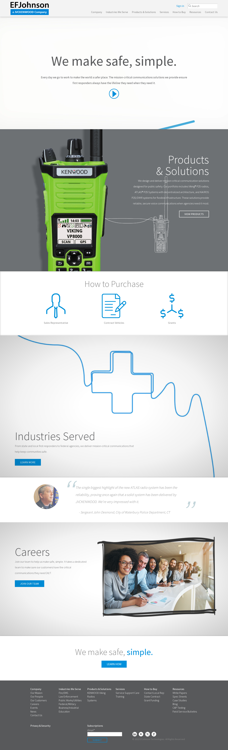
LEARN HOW (114, 664)
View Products (194, 214)
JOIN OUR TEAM (29, 583)
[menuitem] (180, 5)
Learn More (56, 309)
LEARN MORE (28, 462)
